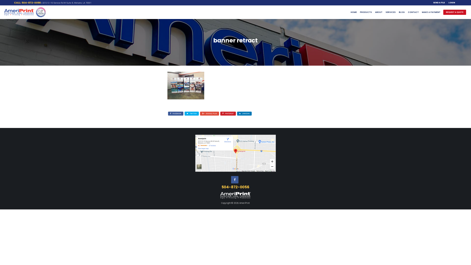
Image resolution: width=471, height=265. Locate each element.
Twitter (193, 113)
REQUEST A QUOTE (454, 12)
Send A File (439, 2)
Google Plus (211, 113)
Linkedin (246, 113)
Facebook (176, 113)
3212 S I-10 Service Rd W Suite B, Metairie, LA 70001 (67, 3)
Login (452, 2)
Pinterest (229, 113)
